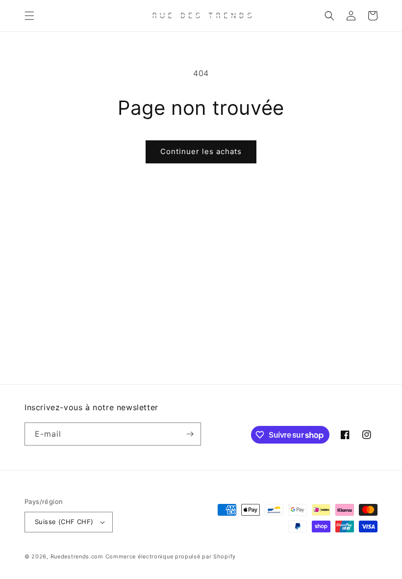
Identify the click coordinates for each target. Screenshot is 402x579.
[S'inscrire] (190, 434)
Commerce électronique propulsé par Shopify (170, 556)
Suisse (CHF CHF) (64, 522)
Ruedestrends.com (76, 556)
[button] (29, 15)
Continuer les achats (201, 151)
